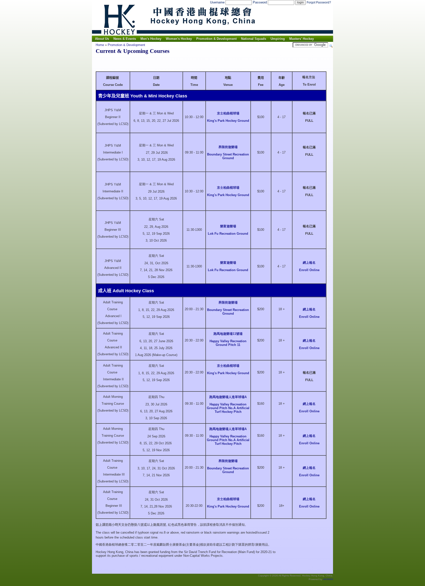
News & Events (124, 39)
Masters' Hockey (301, 39)
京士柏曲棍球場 (228, 113)
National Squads (253, 39)
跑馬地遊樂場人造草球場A (228, 397)
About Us (102, 39)
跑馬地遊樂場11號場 (228, 334)
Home (100, 45)
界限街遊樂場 (228, 147)
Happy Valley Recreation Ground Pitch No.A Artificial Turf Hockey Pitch (228, 408)
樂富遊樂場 (228, 226)
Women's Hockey (179, 39)
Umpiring (278, 39)
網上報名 (309, 262)
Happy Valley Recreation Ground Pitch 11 (228, 343)
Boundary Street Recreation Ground (228, 156)
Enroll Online (309, 270)
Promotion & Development (216, 39)
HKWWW (328, 579)
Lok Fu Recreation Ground (228, 233)
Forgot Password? (319, 2)
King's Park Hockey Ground (228, 121)
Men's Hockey (150, 39)
